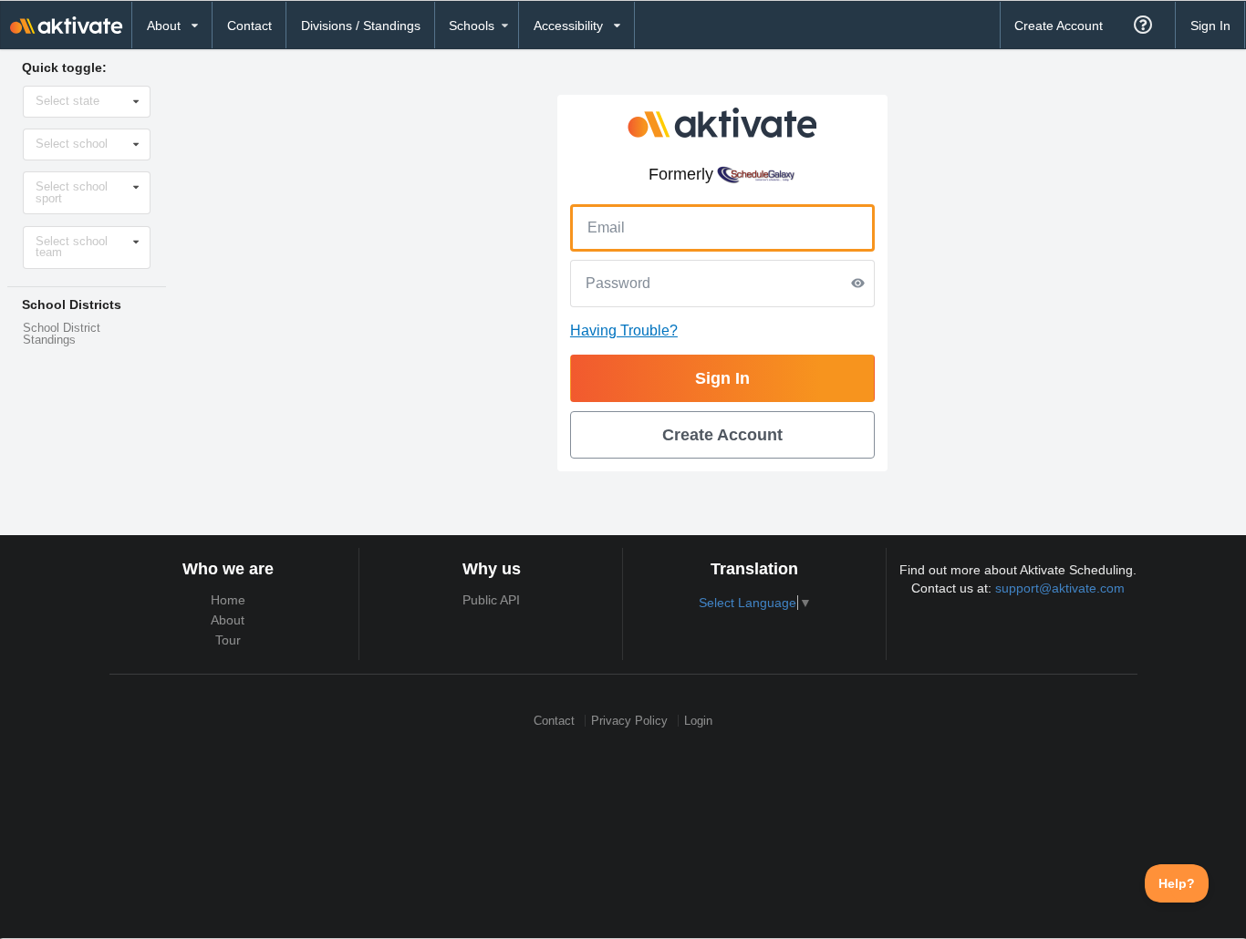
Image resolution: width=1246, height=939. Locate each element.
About (227, 620)
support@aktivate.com (1060, 588)
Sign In (1210, 25)
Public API (491, 600)
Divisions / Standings (361, 25)
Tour (228, 640)
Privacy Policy (629, 721)
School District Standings (61, 334)
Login (698, 721)
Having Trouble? (624, 330)
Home (228, 600)
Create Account (1058, 25)
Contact (249, 25)
